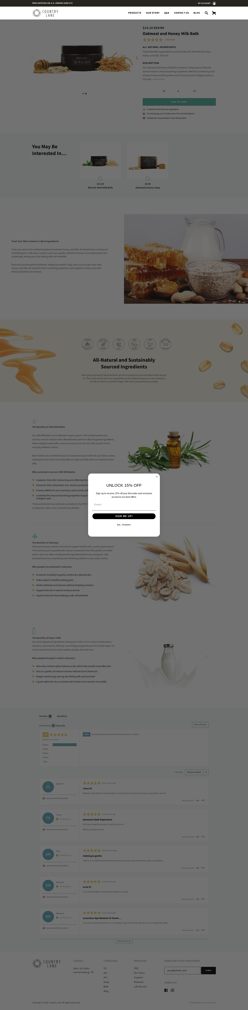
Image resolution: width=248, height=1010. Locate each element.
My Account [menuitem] (204, 3)
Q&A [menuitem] (166, 13)
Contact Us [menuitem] (181, 13)
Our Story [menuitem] (153, 13)
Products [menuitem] (134, 13)
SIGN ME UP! (124, 516)
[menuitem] (213, 13)
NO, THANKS (124, 525)
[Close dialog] (156, 476)
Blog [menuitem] (196, 13)
